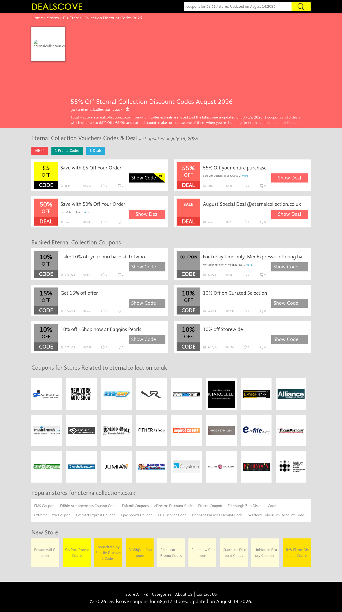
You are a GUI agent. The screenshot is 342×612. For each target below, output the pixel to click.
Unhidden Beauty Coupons (265, 553)
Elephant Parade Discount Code (217, 515)
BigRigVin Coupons (140, 553)
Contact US (206, 594)
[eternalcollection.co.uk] (49, 44)
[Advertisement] (187, 62)
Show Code (143, 178)
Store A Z (136, 594)
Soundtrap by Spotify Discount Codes (108, 553)
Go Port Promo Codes (76, 553)
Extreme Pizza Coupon (52, 515)
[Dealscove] (58, 6)
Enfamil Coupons (135, 506)
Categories (161, 594)
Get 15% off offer (79, 293)
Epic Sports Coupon (137, 515)
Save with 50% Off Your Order (92, 204)
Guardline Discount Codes (234, 553)
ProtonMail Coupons (45, 553)
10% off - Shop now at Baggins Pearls (100, 329)
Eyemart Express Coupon (96, 515)
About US (183, 594)
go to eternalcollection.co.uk (96, 109)
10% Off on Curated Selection (235, 293)
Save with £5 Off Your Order (90, 168)
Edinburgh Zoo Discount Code (252, 506)
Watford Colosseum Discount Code (276, 515)
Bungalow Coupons (203, 553)
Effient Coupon (210, 506)
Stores (53, 17)
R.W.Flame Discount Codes (296, 553)
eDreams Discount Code (173, 506)
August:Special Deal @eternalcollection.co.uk (252, 204)
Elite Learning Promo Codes (171, 553)
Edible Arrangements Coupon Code (88, 506)
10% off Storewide (223, 329)
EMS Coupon (44, 506)
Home (37, 17)
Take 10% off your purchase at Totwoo (102, 257)
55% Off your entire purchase (235, 168)
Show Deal (289, 178)
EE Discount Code (172, 515)
